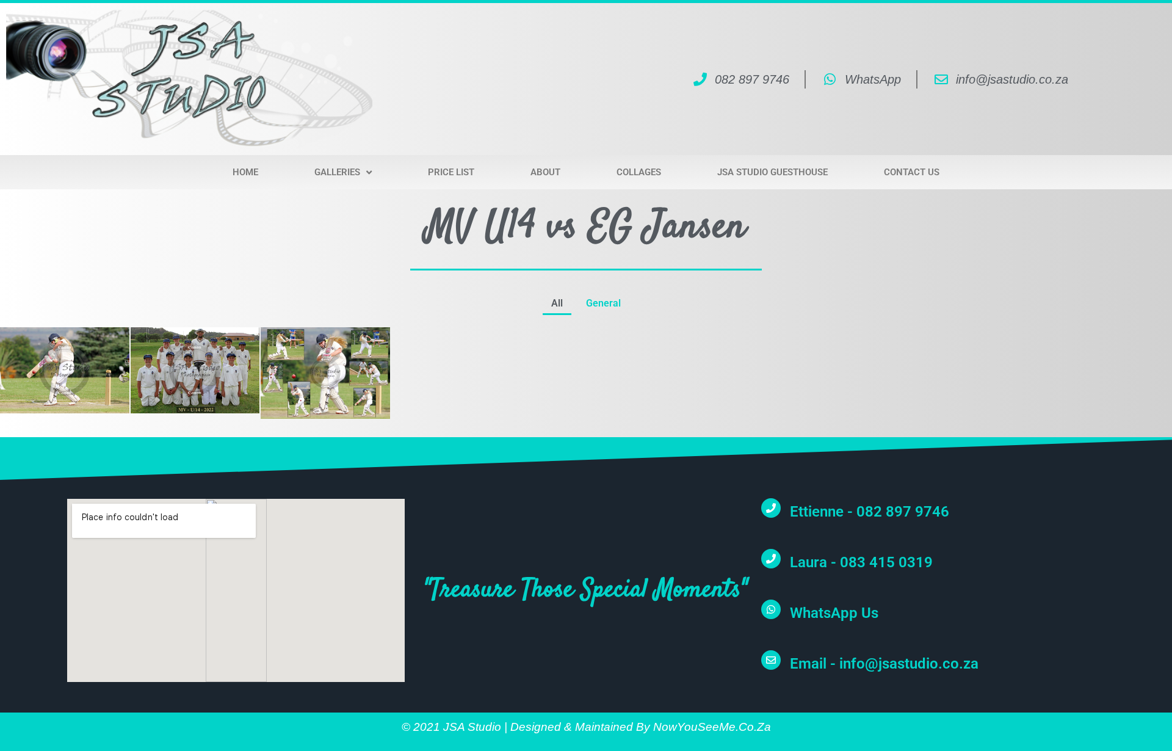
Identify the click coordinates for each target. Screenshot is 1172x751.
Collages (639, 172)
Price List (451, 172)
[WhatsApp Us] (771, 609)
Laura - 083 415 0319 (861, 562)
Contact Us (911, 172)
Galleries (337, 172)
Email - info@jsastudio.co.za (884, 663)
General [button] (603, 303)
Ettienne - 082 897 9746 (869, 511)
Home (245, 172)
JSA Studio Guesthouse (772, 172)
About (545, 172)
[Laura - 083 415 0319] (771, 558)
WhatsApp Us (834, 613)
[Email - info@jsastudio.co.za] (771, 660)
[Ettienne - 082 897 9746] (771, 508)
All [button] (557, 303)
